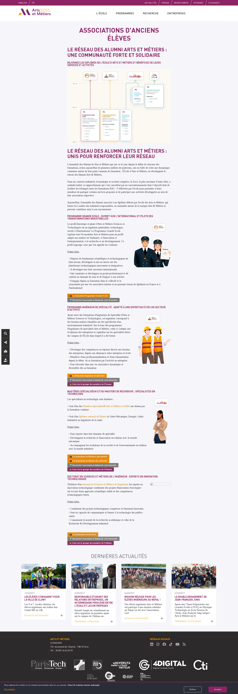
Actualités (151, 2)
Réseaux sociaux (5, 342)
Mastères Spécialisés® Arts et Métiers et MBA (106, 406)
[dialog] (119, 688)
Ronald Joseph (82, 610)
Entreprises (176, 13)
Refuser (193, 689)
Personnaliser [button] (9, 689)
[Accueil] (34, 11)
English (22, 2)
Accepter (217, 689)
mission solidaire (152, 607)
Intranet (199, 2)
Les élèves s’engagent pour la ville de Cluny (42, 598)
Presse (165, 2)
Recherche (151, 13)
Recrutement (181, 2)
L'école (101, 13)
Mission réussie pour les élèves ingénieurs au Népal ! (142, 598)
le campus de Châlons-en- (91, 616)
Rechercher (5, 333)
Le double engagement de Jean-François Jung (191, 598)
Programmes (125, 13)
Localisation (5, 351)
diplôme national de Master (92, 416)
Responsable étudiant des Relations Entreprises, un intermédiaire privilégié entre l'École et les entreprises (94, 601)
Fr (33, 2)
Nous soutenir (5, 360)
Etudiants (214, 2)
